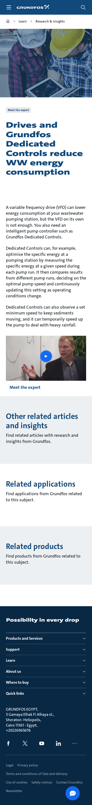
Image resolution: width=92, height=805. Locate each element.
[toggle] (9, 7)
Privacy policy (27, 765)
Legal (9, 765)
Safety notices (41, 782)
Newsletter (14, 791)
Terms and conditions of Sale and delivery (37, 773)
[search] (83, 7)
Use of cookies (16, 782)
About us (13, 671)
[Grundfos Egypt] (8, 21)
